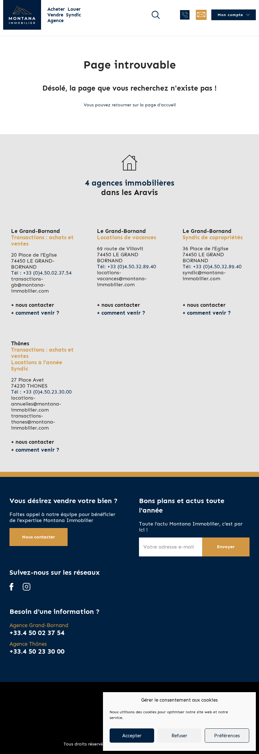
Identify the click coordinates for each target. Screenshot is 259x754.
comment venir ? (37, 313)
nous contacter (34, 305)
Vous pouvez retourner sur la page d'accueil (130, 105)
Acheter (56, 9)
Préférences (227, 736)
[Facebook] (11, 587)
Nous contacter (38, 537)
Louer (74, 9)
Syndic (73, 15)
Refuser (179, 736)
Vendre (55, 15)
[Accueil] (22, 15)
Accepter (132, 736)
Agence (55, 20)
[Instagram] (26, 587)
